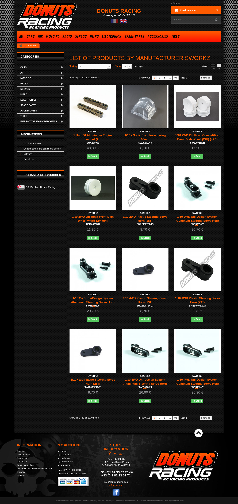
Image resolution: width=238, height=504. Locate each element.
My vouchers (64, 465)
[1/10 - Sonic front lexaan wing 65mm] (145, 106)
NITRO (94, 36)
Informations (31, 134)
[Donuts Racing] (49, 16)
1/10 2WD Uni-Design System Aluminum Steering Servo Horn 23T (197, 220)
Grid (213, 69)
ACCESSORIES (158, 36)
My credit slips (64, 454)
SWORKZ (93, 131)
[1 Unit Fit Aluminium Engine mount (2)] (93, 106)
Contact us (22, 461)
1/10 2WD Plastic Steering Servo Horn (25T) (145, 218)
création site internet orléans (151, 501)
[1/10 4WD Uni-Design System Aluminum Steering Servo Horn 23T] (145, 351)
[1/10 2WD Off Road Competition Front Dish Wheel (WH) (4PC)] (197, 106)
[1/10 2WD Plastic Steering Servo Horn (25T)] (145, 188)
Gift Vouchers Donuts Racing (40, 187)
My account (69, 445)
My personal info (65, 461)
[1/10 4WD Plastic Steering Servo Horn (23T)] (145, 269)
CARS (31, 36)
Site (166, 501)
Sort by (73, 66)
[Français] (114, 20)
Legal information (32, 143)
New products (23, 454)
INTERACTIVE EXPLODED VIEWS (38, 121)
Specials (21, 451)
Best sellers (22, 458)
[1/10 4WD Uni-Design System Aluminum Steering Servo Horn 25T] (197, 351)
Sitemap (21, 475)
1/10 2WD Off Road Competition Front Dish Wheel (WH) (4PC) (197, 137)
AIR (40, 36)
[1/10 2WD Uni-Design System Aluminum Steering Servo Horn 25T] (93, 269)
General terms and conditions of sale (42, 148)
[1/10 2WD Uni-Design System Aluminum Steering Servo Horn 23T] (197, 188)
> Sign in (175, 3)
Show (118, 66)
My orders (62, 451)
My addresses (64, 458)
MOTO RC (52, 36)
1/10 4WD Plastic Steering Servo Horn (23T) (145, 300)
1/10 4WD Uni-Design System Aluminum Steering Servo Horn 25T (197, 383)
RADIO (67, 36)
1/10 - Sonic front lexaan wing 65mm (145, 137)
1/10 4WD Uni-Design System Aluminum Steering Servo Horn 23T (145, 383)
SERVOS (81, 36)
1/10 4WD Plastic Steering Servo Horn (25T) (93, 381)
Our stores (28, 159)
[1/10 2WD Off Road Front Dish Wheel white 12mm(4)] (93, 188)
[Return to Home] (20, 46)
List (218, 69)
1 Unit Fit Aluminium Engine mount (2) (92, 137)
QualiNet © (178, 501)
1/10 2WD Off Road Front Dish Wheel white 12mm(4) (93, 218)
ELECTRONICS (111, 36)
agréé (171, 501)
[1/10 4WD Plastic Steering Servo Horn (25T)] (93, 351)
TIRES (175, 36)
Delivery (27, 154)
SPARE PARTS (134, 36)
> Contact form (116, 485)
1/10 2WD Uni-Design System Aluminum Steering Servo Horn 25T (92, 302)
